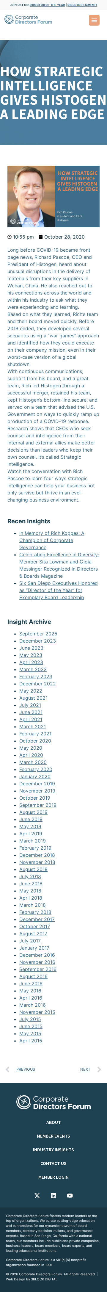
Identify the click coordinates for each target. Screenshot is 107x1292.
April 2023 (31, 662)
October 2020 (35, 741)
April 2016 (30, 998)
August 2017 (33, 933)
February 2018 (35, 912)
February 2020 (35, 769)
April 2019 (30, 834)
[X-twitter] (37, 1196)
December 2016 (37, 955)
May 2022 (30, 691)
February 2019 (35, 848)
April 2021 (30, 719)
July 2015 (30, 1019)
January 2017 (34, 948)
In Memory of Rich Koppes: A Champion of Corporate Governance (51, 540)
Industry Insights (53, 1149)
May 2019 (30, 826)
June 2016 (31, 983)
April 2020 (31, 755)
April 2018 (30, 898)
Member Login (53, 1177)
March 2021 (32, 726)
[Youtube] (70, 1196)
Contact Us (53, 1163)
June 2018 (31, 884)
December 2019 (37, 784)
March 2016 (32, 1005)
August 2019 (33, 812)
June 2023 (31, 648)
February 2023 (35, 676)
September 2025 (38, 634)
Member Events (53, 1136)
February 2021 (35, 734)
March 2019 (32, 841)
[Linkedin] (53, 1196)
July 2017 (30, 941)
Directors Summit (82, 5)
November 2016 (37, 962)
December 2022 (37, 684)
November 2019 (37, 791)
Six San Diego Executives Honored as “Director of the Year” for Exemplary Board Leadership (58, 590)
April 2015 (30, 1041)
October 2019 (34, 798)
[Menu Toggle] (94, 20)
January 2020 (35, 776)
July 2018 (30, 876)
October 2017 (34, 926)
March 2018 (32, 905)
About (53, 1122)
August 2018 (33, 869)
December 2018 (37, 855)
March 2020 (33, 762)
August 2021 (33, 698)
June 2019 (31, 819)
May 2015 (30, 1033)
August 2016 (33, 976)
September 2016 (37, 969)
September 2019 (37, 805)
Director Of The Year (47, 5)
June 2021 (31, 712)
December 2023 (37, 641)
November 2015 (37, 1012)
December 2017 (37, 919)
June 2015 (31, 1026)
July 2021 (30, 705)
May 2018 (30, 891)
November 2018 (37, 862)
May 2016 (30, 991)
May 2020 (30, 748)
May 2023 (30, 655)
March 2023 (33, 669)
